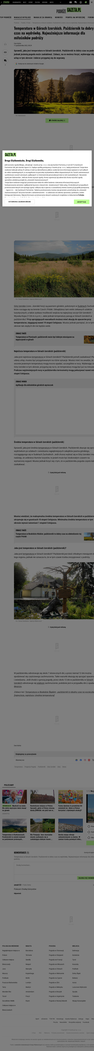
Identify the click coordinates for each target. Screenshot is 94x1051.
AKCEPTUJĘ (81, 202)
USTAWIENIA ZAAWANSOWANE (19, 202)
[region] (47, 178)
